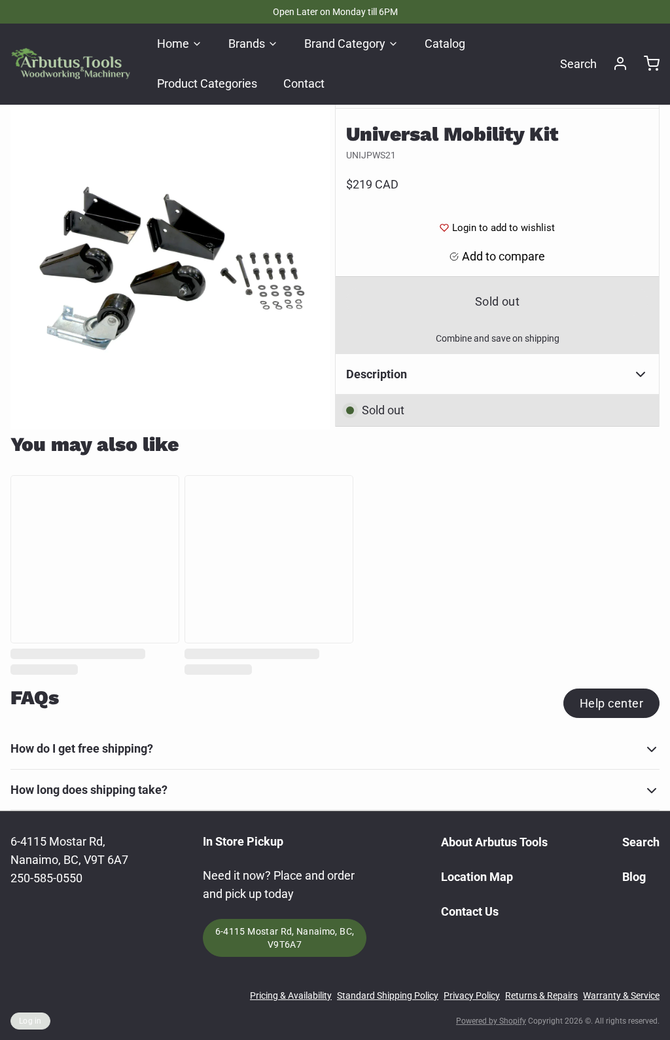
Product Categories (207, 83)
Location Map (477, 877)
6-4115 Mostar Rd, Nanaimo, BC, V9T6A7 (285, 938)
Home (173, 43)
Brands (246, 43)
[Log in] (615, 63)
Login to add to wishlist (503, 228)
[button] (497, 301)
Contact (304, 83)
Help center (611, 703)
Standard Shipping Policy (387, 995)
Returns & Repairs (541, 995)
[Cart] (646, 63)
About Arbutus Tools (494, 842)
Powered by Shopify (491, 1021)
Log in (30, 1021)
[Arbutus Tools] (70, 63)
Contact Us (470, 911)
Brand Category (344, 43)
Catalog (445, 43)
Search (578, 64)
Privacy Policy (472, 995)
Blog (634, 877)
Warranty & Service (621, 995)
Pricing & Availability (291, 995)
